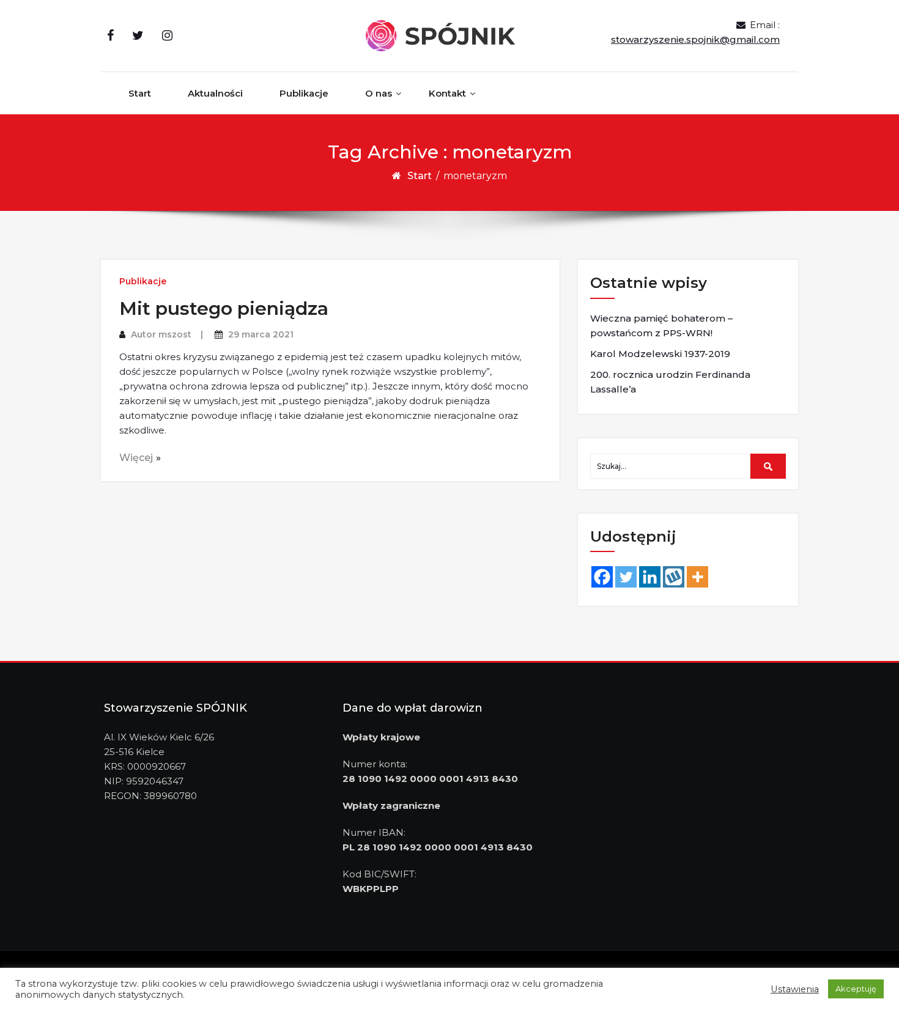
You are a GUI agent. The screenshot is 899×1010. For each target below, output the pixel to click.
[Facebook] (602, 577)
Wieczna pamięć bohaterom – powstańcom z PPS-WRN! (661, 325)
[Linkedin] (649, 577)
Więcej (136, 457)
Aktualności (215, 93)
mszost (174, 334)
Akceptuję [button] (855, 988)
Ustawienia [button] (795, 989)
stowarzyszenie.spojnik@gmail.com (695, 39)
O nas (378, 93)
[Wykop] (673, 577)
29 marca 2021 (261, 334)
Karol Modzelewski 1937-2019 (660, 353)
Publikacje (303, 93)
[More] (697, 577)
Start (139, 93)
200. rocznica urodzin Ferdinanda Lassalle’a (670, 382)
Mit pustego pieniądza (223, 308)
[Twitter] (626, 577)
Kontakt (447, 93)
